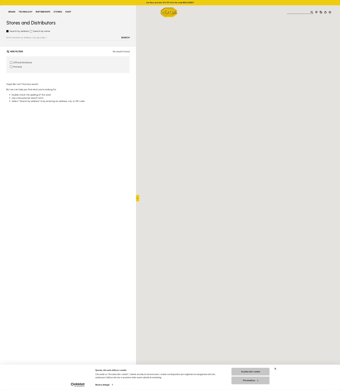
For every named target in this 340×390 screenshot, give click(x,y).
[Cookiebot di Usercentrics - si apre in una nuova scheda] (77, 385)
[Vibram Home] (169, 12)
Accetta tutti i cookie (250, 371)
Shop (68, 12)
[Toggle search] (311, 12)
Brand (11, 12)
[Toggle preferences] (330, 12)
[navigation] (39, 12)
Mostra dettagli (102, 385)
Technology (25, 12)
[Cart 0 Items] (325, 12)
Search (125, 37)
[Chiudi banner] (275, 369)
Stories (58, 12)
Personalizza (249, 380)
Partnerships (43, 12)
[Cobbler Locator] (320, 12)
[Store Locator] (316, 12)
